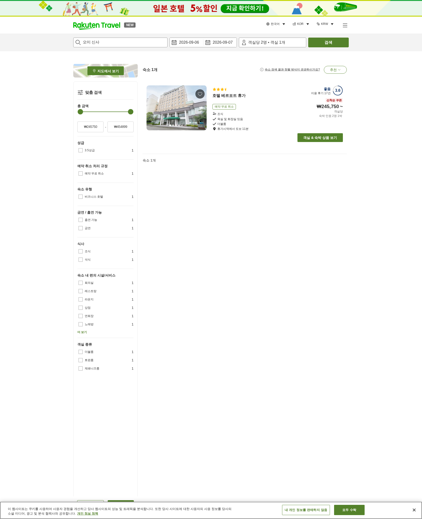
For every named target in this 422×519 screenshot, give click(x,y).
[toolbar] (203, 42)
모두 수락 (349, 510)
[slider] (80, 111)
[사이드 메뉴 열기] (345, 25)
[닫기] (414, 510)
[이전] (151, 107)
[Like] (200, 94)
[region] (211, 510)
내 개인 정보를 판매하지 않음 (306, 510)
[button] (96, 25)
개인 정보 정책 (87, 514)
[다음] (201, 107)
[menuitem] (276, 24)
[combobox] (120, 42)
